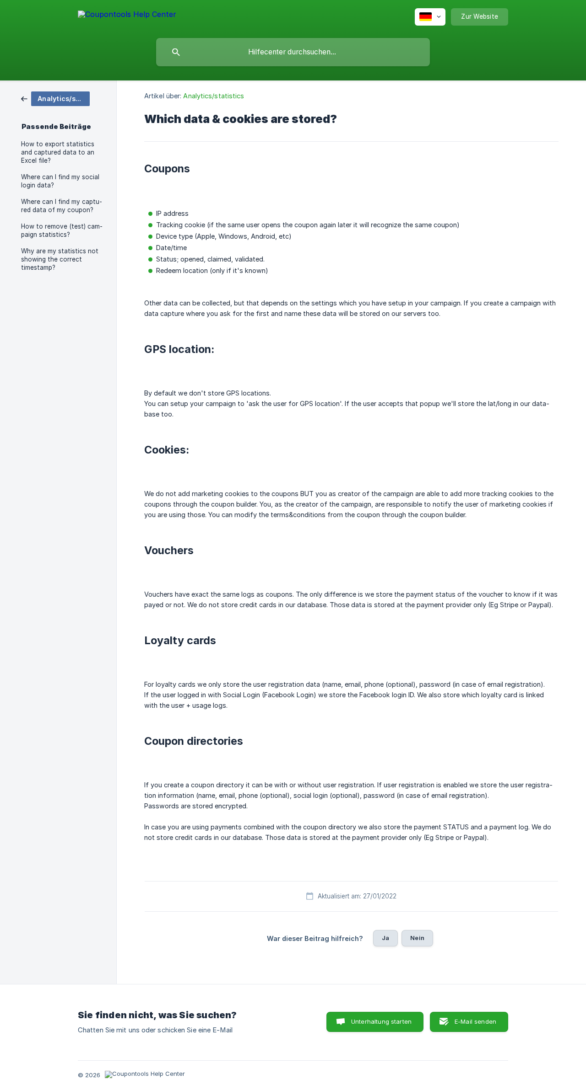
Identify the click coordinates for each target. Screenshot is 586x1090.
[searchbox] (293, 52)
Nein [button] (417, 937)
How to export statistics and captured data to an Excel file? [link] (57, 152)
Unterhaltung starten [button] (381, 1021)
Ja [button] (385, 937)
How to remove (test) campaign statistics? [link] (62, 230)
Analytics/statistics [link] (213, 96)
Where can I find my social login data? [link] (60, 181)
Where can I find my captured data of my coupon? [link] (61, 206)
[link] (55, 98)
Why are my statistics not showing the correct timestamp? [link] (59, 259)
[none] (127, 15)
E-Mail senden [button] (475, 1021)
